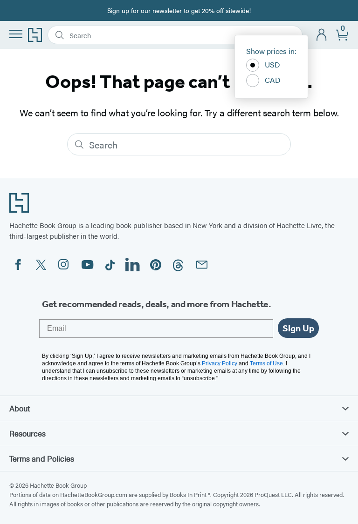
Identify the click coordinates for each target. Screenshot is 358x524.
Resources (27, 433)
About (19, 408)
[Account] (322, 35)
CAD (273, 79)
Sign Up (298, 328)
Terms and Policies (41, 458)
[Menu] (15, 34)
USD (272, 64)
